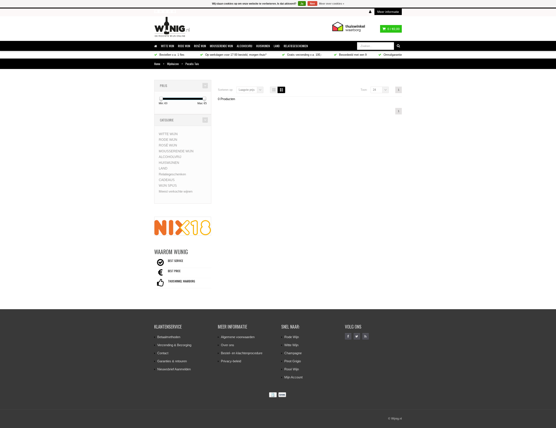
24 (374, 89)
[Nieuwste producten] (365, 336)
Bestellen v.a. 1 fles (171, 54)
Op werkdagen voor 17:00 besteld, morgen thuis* (235, 54)
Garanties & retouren (172, 361)
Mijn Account (293, 377)
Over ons (227, 345)
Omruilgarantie (392, 54)
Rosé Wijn (291, 369)
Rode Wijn (291, 337)
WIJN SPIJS (168, 185)
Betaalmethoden (168, 337)
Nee (312, 3)
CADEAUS (167, 180)
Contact (162, 353)
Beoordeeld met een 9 (352, 54)
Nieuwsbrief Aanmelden (174, 369)
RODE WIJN (184, 46)
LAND (277, 46)
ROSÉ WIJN (200, 46)
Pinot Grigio (292, 361)
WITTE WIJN (167, 46)
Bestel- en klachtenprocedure (241, 353)
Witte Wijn (291, 345)
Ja (301, 3)
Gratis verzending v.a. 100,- (304, 54)
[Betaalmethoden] (278, 395)
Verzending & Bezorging (174, 345)
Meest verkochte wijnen (175, 191)
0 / (393, 29)
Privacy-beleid (231, 361)
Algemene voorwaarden (238, 337)
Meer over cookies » (331, 3)
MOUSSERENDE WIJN (221, 46)
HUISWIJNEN (263, 46)
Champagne (293, 353)
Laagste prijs (247, 89)
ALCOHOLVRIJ (244, 46)
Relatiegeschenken (296, 46)
